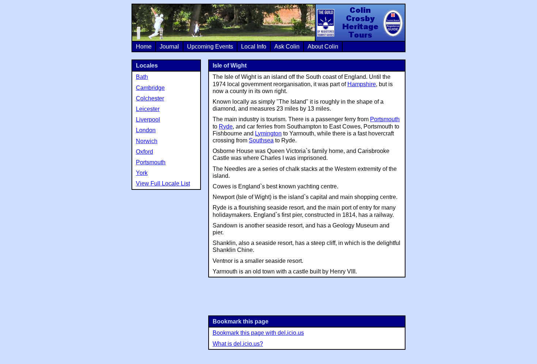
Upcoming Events (210, 46)
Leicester (148, 109)
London (146, 130)
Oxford (144, 152)
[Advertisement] (306, 296)
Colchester (150, 98)
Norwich (146, 141)
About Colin (323, 46)
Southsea (261, 140)
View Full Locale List (163, 183)
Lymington (268, 133)
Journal (169, 46)
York (142, 173)
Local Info (253, 46)
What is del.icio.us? (238, 344)
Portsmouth (385, 119)
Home (144, 46)
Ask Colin (287, 46)
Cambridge (150, 88)
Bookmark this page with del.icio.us (258, 333)
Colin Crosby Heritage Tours (360, 22)
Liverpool (148, 119)
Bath (142, 77)
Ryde (226, 126)
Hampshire (361, 84)
